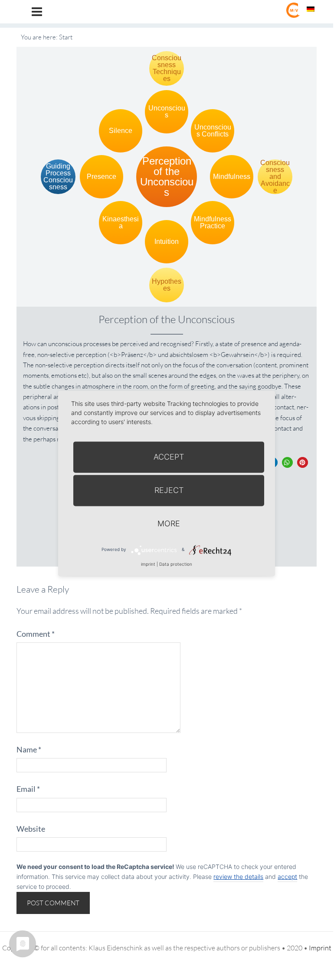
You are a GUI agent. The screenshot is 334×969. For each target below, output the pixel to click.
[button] (287, 462)
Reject (168, 490)
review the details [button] (238, 876)
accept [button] (287, 876)
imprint (148, 564)
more (168, 523)
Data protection (175, 564)
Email (28, 789)
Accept (169, 456)
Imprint (320, 947)
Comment (35, 633)
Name (28, 749)
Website (30, 828)
